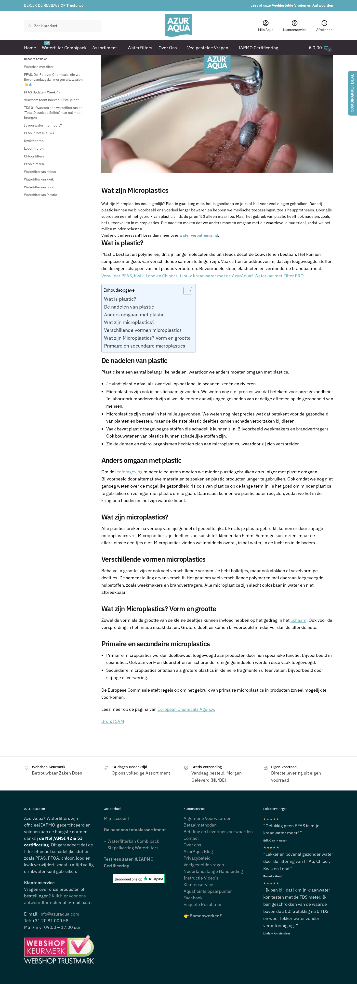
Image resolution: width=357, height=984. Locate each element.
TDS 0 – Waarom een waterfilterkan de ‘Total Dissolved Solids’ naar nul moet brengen (53, 112)
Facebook (193, 898)
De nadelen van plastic (129, 307)
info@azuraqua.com (59, 914)
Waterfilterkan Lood (39, 187)
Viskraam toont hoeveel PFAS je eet (51, 100)
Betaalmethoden (200, 825)
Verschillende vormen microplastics (143, 330)
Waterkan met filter (38, 67)
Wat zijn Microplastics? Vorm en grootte (147, 338)
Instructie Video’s (201, 878)
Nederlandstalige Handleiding (213, 871)
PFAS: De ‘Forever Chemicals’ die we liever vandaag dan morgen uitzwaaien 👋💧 (53, 79)
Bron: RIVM (112, 721)
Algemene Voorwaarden (207, 818)
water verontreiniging (198, 235)
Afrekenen (324, 29)
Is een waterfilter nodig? (43, 125)
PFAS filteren (34, 164)
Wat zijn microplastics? (129, 322)
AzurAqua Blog (198, 851)
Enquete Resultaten (203, 904)
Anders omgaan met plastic (134, 314)
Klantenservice (294, 29)
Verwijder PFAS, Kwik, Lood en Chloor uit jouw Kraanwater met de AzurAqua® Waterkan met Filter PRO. (203, 276)
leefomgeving (129, 472)
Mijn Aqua (265, 29)
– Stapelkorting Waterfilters (131, 848)
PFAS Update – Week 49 (42, 92)
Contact (191, 838)
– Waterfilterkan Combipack (131, 841)
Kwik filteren (34, 141)
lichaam (298, 620)
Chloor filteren (35, 156)
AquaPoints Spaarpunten (208, 891)
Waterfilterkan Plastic (40, 195)
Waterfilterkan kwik (39, 179)
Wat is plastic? (120, 299)
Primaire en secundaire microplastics (144, 346)
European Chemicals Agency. (186, 709)
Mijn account (116, 818)
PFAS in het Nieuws (39, 133)
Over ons (192, 845)
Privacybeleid (197, 858)
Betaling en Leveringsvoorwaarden (218, 831)
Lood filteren (34, 148)
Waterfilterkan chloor (40, 171)
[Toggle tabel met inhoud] (185, 291)
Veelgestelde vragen (204, 864)
